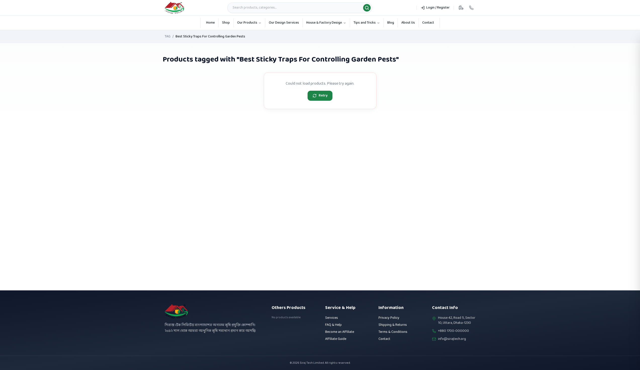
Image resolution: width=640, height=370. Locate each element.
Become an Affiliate (339, 332)
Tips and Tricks (365, 23)
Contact (428, 23)
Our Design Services (284, 23)
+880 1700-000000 (453, 331)
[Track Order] (461, 8)
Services (331, 318)
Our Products (247, 23)
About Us (408, 23)
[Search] (367, 8)
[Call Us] (471, 8)
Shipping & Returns (392, 325)
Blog (390, 23)
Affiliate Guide (335, 339)
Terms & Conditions (392, 332)
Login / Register (438, 8)
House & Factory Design (324, 23)
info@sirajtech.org (452, 339)
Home (210, 23)
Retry (323, 95)
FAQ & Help (333, 325)
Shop (226, 23)
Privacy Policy (388, 318)
